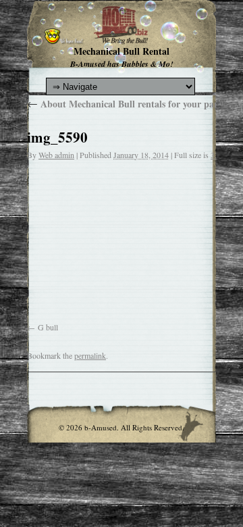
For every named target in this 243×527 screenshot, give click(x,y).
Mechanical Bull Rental (121, 51)
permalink (90, 355)
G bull (48, 327)
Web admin (56, 154)
